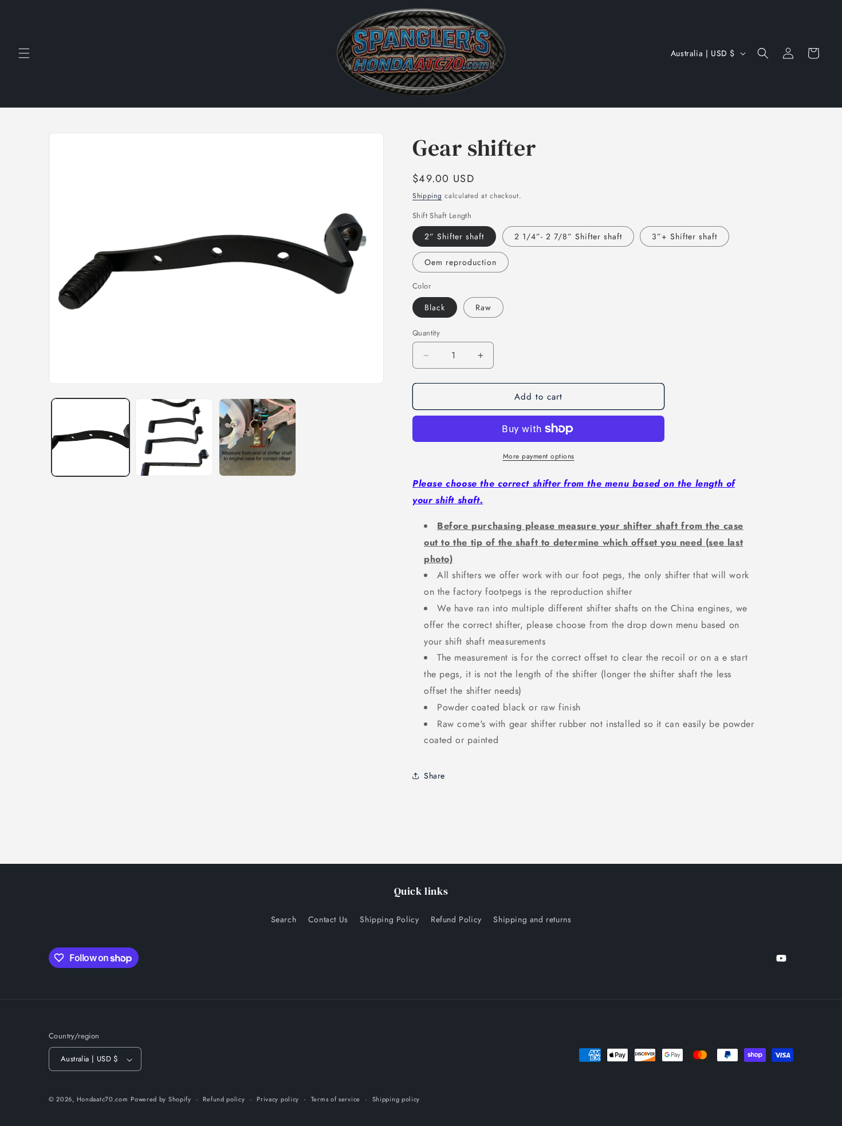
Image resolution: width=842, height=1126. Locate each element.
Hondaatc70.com (102, 1099)
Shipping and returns (532, 918)
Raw (483, 307)
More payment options (539, 456)
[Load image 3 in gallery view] (258, 437)
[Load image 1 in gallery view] (90, 437)
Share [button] (434, 775)
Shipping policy (396, 1099)
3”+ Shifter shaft (684, 236)
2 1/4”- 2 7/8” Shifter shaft (568, 236)
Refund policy (224, 1099)
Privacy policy (278, 1099)
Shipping (427, 196)
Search (284, 918)
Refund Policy (456, 918)
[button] (24, 53)
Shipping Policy (389, 918)
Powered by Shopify (161, 1099)
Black (434, 307)
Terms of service (335, 1099)
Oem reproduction (460, 262)
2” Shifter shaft (454, 236)
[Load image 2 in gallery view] (174, 437)
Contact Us (328, 918)
